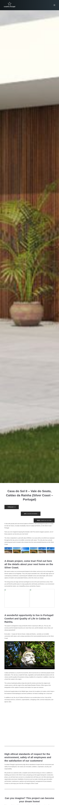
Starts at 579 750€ (44, 520)
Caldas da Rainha (30, 513)
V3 (12, 507)
